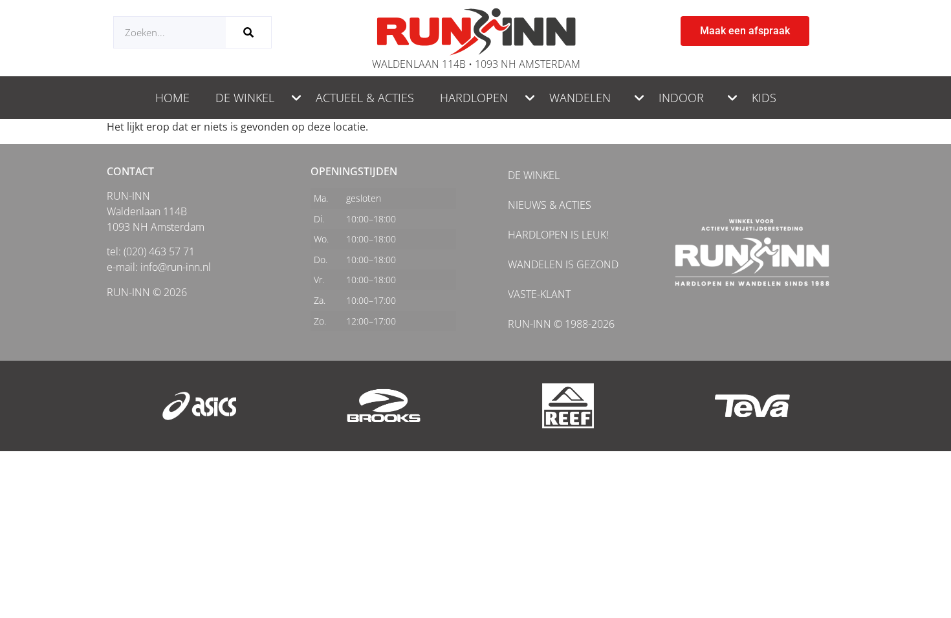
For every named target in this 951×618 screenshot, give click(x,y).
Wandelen (580, 97)
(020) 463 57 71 (159, 251)
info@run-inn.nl (175, 267)
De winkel (244, 97)
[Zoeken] (248, 32)
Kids (764, 97)
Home (172, 97)
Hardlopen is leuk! (558, 235)
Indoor (681, 97)
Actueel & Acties (365, 97)
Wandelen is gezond (563, 264)
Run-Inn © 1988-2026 (561, 324)
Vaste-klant (539, 294)
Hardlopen (474, 97)
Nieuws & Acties (549, 205)
